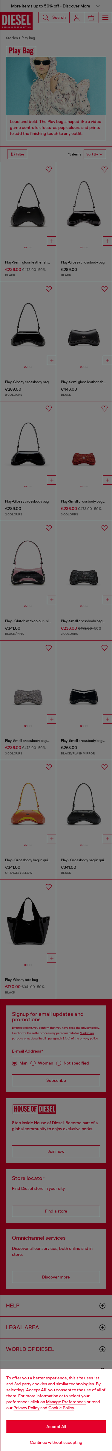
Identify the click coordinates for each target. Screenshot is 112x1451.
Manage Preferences (66, 1401)
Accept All (56, 1426)
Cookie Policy (61, 1407)
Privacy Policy (26, 1407)
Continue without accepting (56, 1442)
